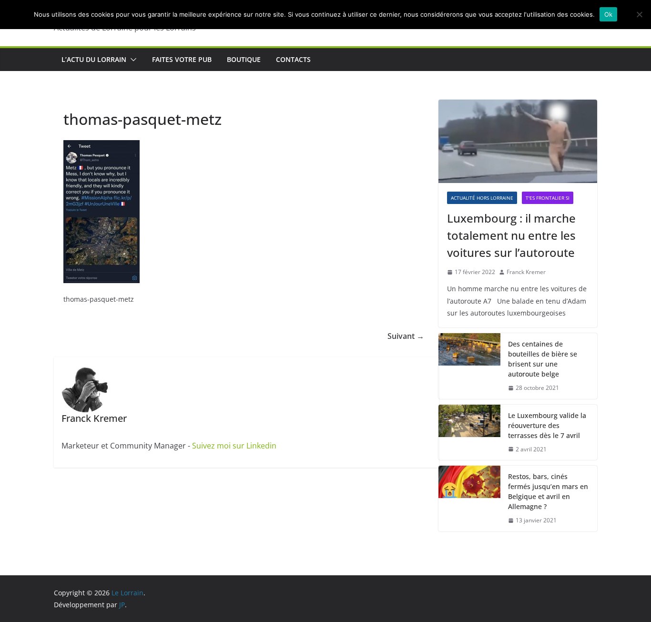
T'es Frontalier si (548, 197)
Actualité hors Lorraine (482, 197)
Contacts (293, 59)
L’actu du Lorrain (93, 59)
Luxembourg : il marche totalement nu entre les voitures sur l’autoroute (511, 235)
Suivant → (405, 336)
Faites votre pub (182, 59)
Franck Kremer (526, 272)
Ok (608, 14)
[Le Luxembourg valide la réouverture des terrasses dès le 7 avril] (469, 432)
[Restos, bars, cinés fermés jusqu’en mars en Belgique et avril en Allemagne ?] (469, 498)
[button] (131, 59)
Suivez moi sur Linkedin (234, 445)
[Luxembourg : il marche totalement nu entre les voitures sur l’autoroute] (517, 141)
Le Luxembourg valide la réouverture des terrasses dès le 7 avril (547, 425)
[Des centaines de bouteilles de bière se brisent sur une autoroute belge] (469, 366)
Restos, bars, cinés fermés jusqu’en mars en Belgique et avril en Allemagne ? (548, 491)
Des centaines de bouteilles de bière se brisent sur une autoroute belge (542, 358)
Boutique (244, 59)
